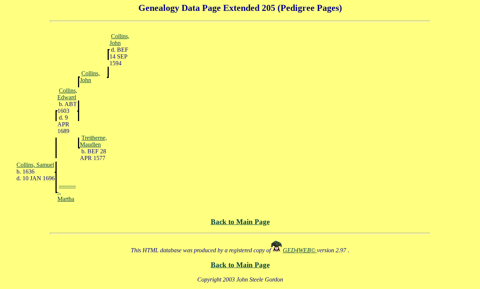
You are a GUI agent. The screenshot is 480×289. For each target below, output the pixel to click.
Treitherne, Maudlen (93, 141)
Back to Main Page (240, 222)
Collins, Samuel (35, 165)
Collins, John (119, 39)
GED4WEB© (300, 250)
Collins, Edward (67, 93)
